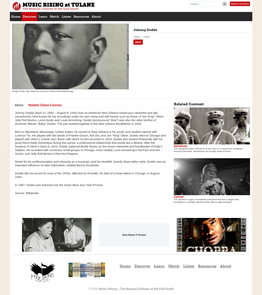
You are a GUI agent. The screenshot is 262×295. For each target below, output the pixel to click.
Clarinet (179, 196)
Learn (43, 16)
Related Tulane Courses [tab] (45, 105)
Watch (54, 16)
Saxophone (180, 145)
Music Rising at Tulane (42, 272)
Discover (29, 16)
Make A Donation (240, 3)
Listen (66, 16)
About (96, 16)
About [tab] (19, 105)
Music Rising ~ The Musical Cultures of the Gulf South (53, 6)
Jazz (138, 42)
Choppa (142, 234)
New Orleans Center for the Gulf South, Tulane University (87, 273)
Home (15, 16)
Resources (81, 16)
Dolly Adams (128, 234)
